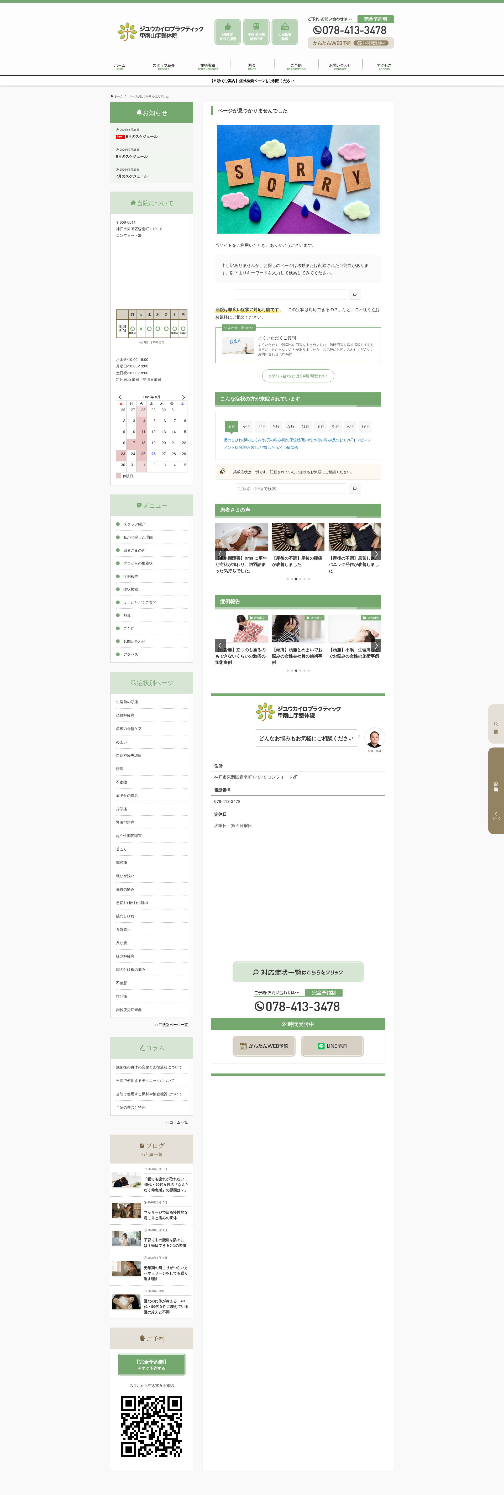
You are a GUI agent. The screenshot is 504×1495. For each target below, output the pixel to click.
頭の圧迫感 (291, 439)
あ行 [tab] (231, 426)
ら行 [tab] (350, 426)
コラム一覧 (179, 1122)
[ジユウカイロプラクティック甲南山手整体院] (160, 32)
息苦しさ (254, 447)
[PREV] (121, 396)
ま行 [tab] (320, 426)
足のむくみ (341, 439)
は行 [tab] (305, 426)
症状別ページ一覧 (173, 1024)
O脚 (295, 447)
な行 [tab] (291, 426)
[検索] (354, 294)
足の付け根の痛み (316, 439)
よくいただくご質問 (277, 338)
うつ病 (285, 447)
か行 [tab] (246, 426)
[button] (288, 579)
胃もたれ (271, 447)
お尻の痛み (272, 439)
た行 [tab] (276, 426)
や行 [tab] (335, 426)
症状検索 (496, 724)
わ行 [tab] (365, 426)
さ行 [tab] (261, 426)
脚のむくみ (252, 439)
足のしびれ (233, 439)
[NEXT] (182, 396)
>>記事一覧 (151, 1154)
